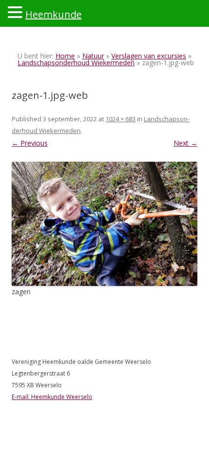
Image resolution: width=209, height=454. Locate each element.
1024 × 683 (120, 118)
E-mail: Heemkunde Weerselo (52, 397)
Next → (185, 143)
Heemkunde (53, 14)
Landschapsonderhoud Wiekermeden (76, 62)
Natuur (93, 55)
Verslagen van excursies (148, 55)
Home (65, 55)
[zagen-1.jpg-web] (104, 224)
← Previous (30, 143)
